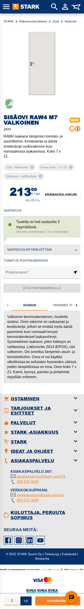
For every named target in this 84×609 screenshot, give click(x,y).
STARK (9, 21)
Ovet (55, 21)
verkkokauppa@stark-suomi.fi (40, 495)
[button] (42, 249)
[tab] (29, 305)
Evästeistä (69, 554)
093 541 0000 (28, 482)
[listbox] (42, 172)
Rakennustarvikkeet (33, 21)
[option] (16, 167)
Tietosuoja (52, 554)
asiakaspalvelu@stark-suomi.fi (40, 476)
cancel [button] (32, 167)
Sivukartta (42, 558)
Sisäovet (71, 21)
